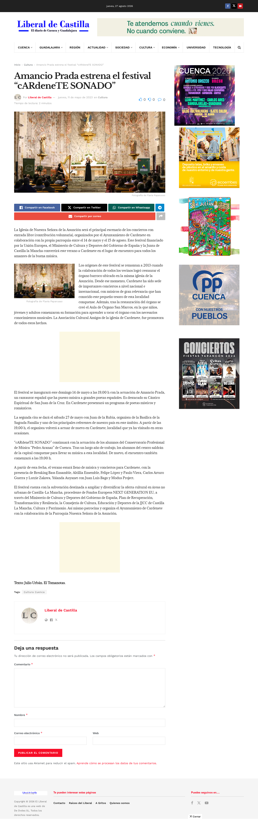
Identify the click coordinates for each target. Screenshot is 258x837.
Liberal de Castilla (39, 97)
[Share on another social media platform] (160, 216)
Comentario (23, 664)
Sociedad (122, 47)
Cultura (145, 47)
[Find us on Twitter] (234, 6)
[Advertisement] (89, 357)
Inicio (17, 64)
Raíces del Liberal (80, 803)
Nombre (21, 715)
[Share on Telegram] (159, 207)
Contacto (59, 803)
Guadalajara (50, 47)
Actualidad (96, 47)
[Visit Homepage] (53, 27)
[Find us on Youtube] (240, 6)
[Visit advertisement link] (170, 27)
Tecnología (222, 47)
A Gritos (101, 803)
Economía (169, 47)
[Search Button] (239, 47)
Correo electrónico (28, 733)
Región (75, 47)
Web (96, 733)
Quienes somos (120, 803)
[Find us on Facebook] (227, 6)
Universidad (196, 47)
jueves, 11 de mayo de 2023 (75, 97)
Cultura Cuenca (34, 592)
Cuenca (24, 47)
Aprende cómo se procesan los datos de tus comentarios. (117, 763)
